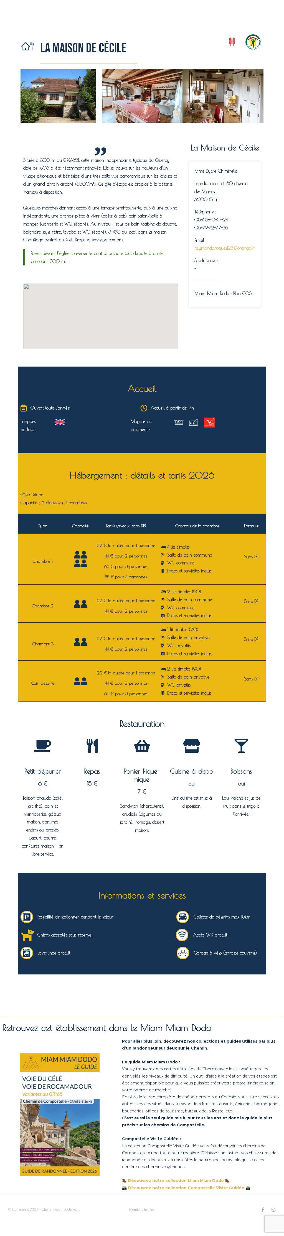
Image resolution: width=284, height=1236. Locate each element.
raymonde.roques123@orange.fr (224, 247)
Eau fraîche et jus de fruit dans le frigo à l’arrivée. (241, 806)
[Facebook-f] (263, 1209)
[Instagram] (273, 1209)
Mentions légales (142, 1209)
